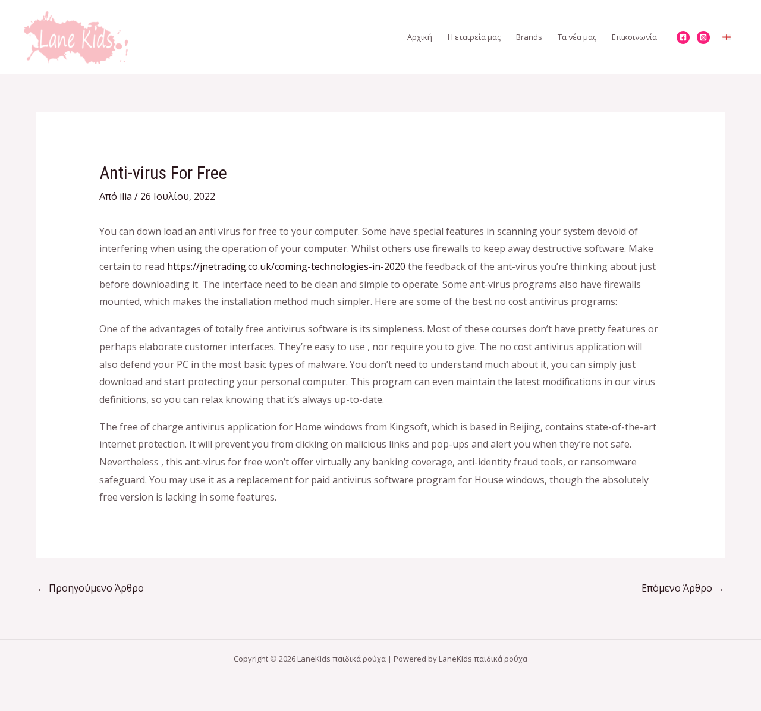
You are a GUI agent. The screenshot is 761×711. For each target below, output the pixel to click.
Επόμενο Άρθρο (682, 587)
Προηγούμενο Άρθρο (90, 587)
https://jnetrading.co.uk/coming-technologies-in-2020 (286, 266)
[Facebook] (683, 37)
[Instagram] (703, 37)
